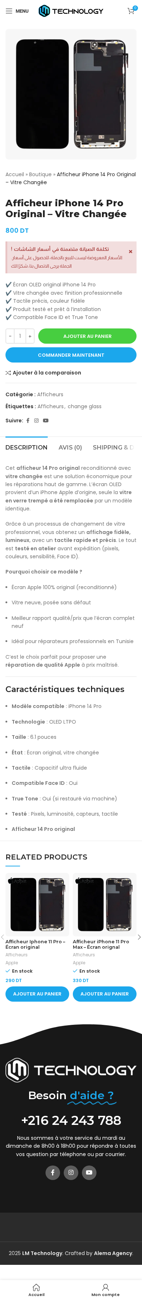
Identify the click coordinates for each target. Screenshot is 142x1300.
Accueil (14, 174)
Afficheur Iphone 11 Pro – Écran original (35, 944)
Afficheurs (50, 394)
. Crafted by (58, 1253)
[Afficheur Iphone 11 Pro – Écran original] (37, 904)
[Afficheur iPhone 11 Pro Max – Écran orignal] (105, 904)
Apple (11, 963)
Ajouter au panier (87, 336)
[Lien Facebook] (27, 421)
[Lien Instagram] (36, 421)
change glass (85, 406)
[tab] (26, 446)
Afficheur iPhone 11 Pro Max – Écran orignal (101, 944)
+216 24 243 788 (71, 1120)
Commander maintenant (71, 355)
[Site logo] (71, 10)
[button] (37, 994)
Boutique (40, 174)
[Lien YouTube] (46, 421)
